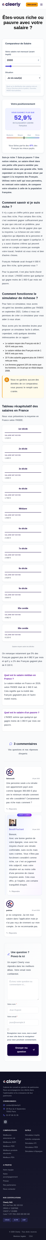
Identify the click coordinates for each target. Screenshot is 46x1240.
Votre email (12, 1017)
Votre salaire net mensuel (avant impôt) (19, 53)
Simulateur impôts (32, 1135)
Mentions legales (19, 1236)
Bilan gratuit (31, 4)
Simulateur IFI (30, 1143)
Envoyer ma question (21, 1050)
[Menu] (41, 4)
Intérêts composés (32, 1139)
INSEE (40, 308)
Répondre (13, 809)
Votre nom (12, 1004)
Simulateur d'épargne (33, 1151)
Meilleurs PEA (8, 1157)
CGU (31, 1236)
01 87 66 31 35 (12, 1115)
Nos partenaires (9, 1185)
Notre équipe (8, 1170)
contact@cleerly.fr (13, 1105)
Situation (9, 72)
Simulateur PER (31, 1147)
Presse (6, 1181)
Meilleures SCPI (9, 1142)
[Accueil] (11, 5)
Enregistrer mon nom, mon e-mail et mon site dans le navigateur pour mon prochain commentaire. (22, 1036)
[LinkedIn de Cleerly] (5, 1122)
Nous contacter (9, 1189)
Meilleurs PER (8, 1146)
